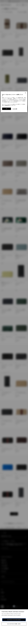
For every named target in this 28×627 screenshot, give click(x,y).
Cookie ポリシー (7, 105)
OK (6, 108)
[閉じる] (25, 92)
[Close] (14, 606)
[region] (14, 101)
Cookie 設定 (15, 108)
